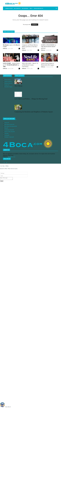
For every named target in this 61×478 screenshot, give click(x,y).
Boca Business (25, 8)
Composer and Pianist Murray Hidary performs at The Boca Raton (30, 46)
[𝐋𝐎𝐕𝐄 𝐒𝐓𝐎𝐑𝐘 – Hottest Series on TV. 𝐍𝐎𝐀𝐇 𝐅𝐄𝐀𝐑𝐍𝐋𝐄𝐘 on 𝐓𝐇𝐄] (11, 57)
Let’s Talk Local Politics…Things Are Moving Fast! (31, 99)
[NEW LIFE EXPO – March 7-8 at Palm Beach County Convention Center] (30, 57)
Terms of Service (8, 81)
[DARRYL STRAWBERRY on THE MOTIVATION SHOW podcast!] (49, 39)
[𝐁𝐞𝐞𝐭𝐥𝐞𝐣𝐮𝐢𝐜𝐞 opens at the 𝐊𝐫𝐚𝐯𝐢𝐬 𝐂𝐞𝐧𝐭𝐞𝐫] (11, 39)
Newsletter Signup (8, 86)
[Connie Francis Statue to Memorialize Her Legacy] (49, 57)
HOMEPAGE (34, 24)
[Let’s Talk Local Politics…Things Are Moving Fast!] (34, 94)
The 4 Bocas (18, 86)
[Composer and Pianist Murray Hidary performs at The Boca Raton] (30, 39)
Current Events (9, 8)
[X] (7, 163)
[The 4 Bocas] (34, 81)
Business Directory (8, 83)
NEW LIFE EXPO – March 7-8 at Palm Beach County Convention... (30, 65)
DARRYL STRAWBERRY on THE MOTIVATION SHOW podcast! (48, 46)
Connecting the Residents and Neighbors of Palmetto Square (34, 112)
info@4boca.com (11, 156)
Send (2, 181)
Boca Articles (17, 8)
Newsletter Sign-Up (38, 8)
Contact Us (7, 85)
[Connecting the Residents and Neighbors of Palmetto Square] (34, 107)
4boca (31, 8)
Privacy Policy (8, 79)
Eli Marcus (5, 48)
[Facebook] (4, 163)
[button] (56, 8)
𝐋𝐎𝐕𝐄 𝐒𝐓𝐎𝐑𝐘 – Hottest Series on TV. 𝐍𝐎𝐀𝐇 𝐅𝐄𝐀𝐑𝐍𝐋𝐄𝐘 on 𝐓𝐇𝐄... (11, 65)
